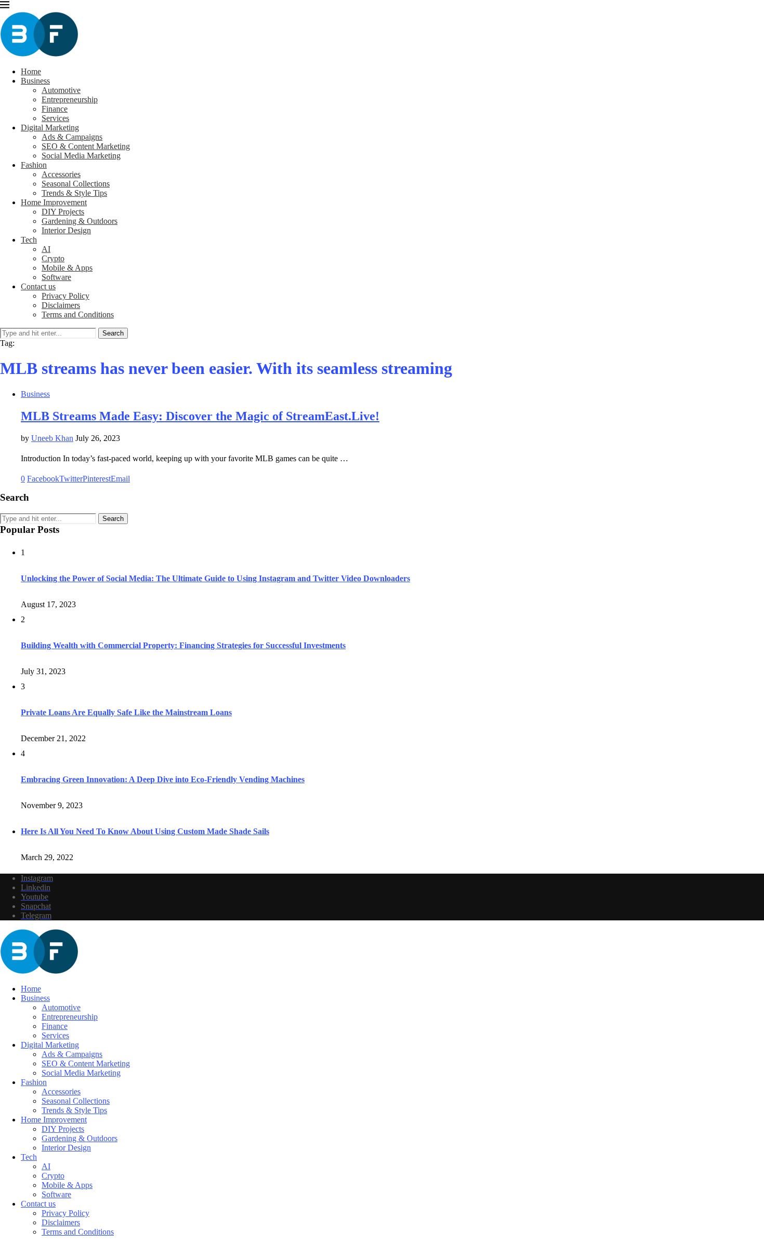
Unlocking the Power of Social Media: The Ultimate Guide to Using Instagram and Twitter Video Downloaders (215, 578)
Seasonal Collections (76, 183)
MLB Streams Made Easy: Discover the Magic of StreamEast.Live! (200, 416)
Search (113, 333)
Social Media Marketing (81, 155)
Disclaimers (61, 305)
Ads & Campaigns (72, 136)
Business (35, 80)
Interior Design (66, 230)
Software (56, 277)
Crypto (53, 258)
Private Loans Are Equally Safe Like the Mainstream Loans (126, 712)
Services (55, 118)
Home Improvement (54, 202)
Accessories (61, 174)
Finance (55, 108)
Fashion (34, 164)
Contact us (38, 286)
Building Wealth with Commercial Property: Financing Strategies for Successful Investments (183, 645)
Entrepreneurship (70, 99)
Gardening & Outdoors (79, 221)
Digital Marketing (50, 127)
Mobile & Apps (67, 267)
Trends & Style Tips (74, 193)
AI (46, 249)
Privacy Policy (65, 295)
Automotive (61, 90)
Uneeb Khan (52, 438)
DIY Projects (63, 211)
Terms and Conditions (78, 314)
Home (31, 71)
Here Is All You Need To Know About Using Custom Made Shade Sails (145, 831)
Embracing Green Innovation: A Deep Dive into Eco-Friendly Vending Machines (163, 779)
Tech (29, 239)
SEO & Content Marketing (86, 146)
